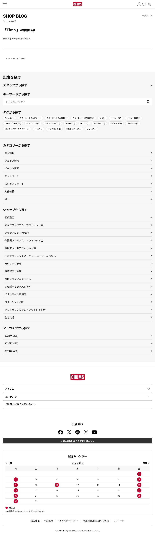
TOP (8, 58)
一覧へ (145, 15)
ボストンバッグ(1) (73, 128)
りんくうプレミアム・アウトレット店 (25, 309)
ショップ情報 (12, 160)
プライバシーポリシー (68, 520)
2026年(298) (11, 335)
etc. (7, 199)
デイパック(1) (99, 123)
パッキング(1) (133, 123)
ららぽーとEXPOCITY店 (17, 286)
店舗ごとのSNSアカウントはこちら (77, 440)
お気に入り (144, 4)
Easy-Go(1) (9, 118)
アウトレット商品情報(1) (57, 118)
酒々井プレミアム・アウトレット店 (24, 225)
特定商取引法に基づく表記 (96, 520)
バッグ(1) (38, 128)
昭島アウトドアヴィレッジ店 (20, 248)
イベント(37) (116, 118)
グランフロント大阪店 (17, 232)
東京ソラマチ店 (13, 263)
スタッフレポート (14, 183)
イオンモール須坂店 (15, 294)
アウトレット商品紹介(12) (30, 118)
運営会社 (35, 520)
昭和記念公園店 (13, 271)
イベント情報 (12, 168)
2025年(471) (11, 343)
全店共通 (9, 317)
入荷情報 (9, 191)
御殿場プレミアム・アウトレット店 (24, 240)
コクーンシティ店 (14, 302)
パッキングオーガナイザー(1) (17, 128)
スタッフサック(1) (52, 123)
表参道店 (9, 217)
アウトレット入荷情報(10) (83, 118)
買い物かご (149, 4)
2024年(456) (11, 351)
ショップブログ (19, 58)
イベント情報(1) (133, 118)
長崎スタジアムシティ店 (18, 279)
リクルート (118, 520)
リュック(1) (91, 128)
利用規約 (48, 520)
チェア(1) (84, 123)
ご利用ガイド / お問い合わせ (20, 404)
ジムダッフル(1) (33, 123)
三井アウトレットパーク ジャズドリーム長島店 (30, 256)
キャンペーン (12, 176)
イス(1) (102, 118)
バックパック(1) (54, 128)
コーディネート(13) (13, 123)
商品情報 (9, 153)
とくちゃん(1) (116, 123)
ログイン (139, 4)
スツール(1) (70, 123)
